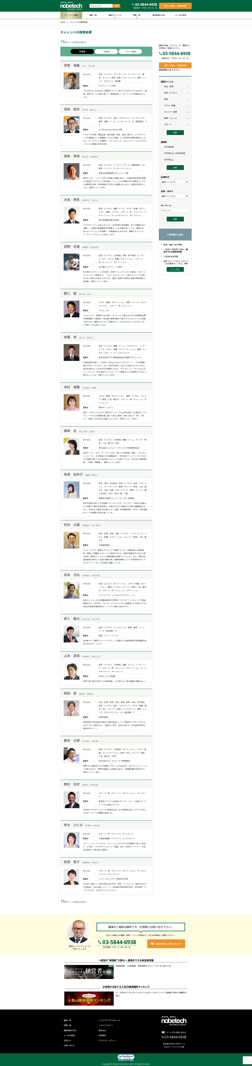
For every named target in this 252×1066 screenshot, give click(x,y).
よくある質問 (180, 15)
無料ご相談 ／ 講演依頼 (175, 5)
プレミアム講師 (71, 15)
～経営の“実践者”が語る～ (176, 250)
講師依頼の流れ (70, 1030)
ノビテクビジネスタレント (110, 1020)
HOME (62, 22)
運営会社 (102, 1030)
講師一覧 (93, 15)
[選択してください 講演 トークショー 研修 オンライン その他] (175, 182)
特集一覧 (136, 15)
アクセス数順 (130, 51)
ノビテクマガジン (106, 1025)
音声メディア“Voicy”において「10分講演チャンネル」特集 (176, 262)
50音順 (106, 51)
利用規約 (102, 1035)
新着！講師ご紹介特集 (173, 244)
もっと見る (175, 269)
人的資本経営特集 (171, 256)
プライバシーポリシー (108, 1040)
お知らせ (67, 1040)
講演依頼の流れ (159, 15)
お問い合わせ (69, 1045)
